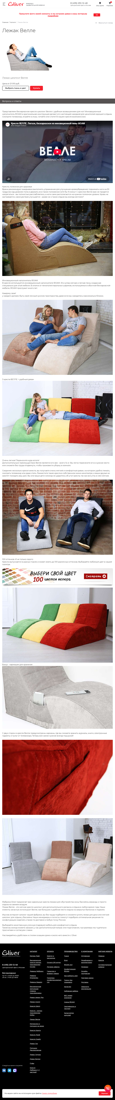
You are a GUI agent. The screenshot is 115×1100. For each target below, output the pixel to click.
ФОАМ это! (68, 965)
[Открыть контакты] (107, 1088)
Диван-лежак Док (37, 997)
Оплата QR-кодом (54, 962)
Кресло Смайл (35, 1039)
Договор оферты (53, 967)
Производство (71, 951)
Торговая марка (87, 978)
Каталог (33, 951)
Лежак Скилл (35, 1002)
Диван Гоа (34, 1043)
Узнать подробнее (49, 1093)
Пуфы (32, 1063)
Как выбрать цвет (71, 976)
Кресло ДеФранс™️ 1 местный (35, 1070)
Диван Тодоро (35, 1054)
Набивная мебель (71, 991)
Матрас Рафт (35, 956)
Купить (36, 88)
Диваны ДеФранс (36, 971)
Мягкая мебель (105, 951)
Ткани (66, 956)
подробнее (53, 16)
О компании (87, 951)
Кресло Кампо (35, 1030)
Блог (66, 960)
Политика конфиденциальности (54, 980)
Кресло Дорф (35, 1035)
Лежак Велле (35, 1019)
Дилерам (84, 967)
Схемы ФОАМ (69, 1002)
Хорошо (104, 1093)
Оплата (50, 951)
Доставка (84, 982)
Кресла (101, 960)
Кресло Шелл (35, 1006)
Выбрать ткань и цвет (15, 88)
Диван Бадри (35, 1059)
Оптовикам (85, 956)
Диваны (101, 956)
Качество (67, 987)
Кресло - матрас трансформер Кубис (36, 1013)
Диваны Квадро (36, 982)
